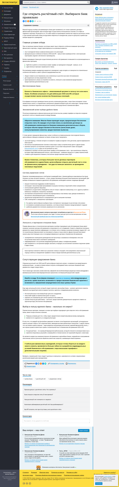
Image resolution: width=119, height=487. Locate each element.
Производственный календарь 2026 (106, 79)
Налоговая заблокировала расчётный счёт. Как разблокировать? (43, 404)
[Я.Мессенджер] (33, 21)
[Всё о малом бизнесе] (9, 2)
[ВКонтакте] (24, 21)
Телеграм (24, 483)
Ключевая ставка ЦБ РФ (102, 82)
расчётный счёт (41, 379)
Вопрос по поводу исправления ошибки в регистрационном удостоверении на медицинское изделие (40, 445)
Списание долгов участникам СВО (105, 53)
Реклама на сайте (72, 472)
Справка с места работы (102, 92)
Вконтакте (27, 483)
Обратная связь (44, 472)
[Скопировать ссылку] (35, 21)
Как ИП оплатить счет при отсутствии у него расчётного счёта (42, 409)
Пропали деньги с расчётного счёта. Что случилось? (40, 389)
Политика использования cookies (74, 475)
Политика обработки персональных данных (48, 475)
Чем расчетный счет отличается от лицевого (37, 399)
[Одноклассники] (28, 21)
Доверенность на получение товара (106, 95)
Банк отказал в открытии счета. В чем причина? (38, 394)
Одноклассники (30, 483)
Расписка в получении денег (103, 90)
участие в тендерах (63, 278)
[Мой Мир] (30, 21)
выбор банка (28, 379)
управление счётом (55, 379)
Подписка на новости (57, 472)
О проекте (26, 472)
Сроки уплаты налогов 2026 (103, 77)
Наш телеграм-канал (106, 8)
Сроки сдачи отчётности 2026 (104, 74)
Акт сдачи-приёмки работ (102, 97)
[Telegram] (26, 21)
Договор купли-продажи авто (104, 99)
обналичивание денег (31, 148)
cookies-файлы (108, 476)
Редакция (34, 472)
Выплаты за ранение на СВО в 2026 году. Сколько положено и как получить (106, 45)
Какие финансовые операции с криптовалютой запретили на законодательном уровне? (104, 19)
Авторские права (28, 475)
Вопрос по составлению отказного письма (72, 443)
